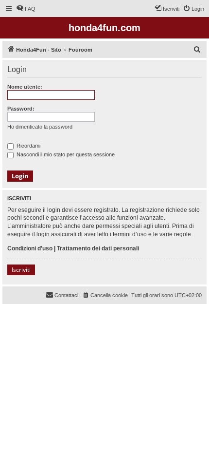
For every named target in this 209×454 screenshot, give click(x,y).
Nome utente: (24, 87)
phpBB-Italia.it (68, 319)
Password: (21, 109)
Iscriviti (21, 269)
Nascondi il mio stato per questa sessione (65, 154)
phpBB (39, 312)
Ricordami (27, 146)
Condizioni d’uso (29, 248)
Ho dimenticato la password (39, 127)
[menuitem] (25, 9)
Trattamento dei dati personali (98, 248)
